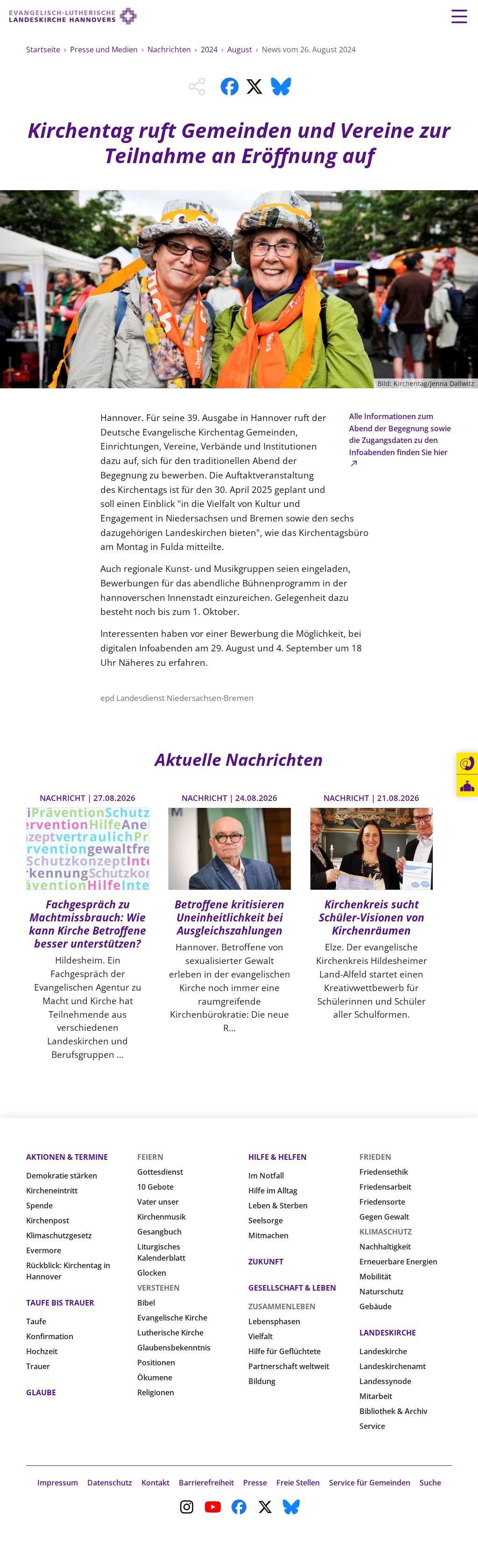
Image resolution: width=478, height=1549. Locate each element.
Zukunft (265, 1261)
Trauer (38, 1366)
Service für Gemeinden (369, 1483)
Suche (430, 1483)
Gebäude (375, 1306)
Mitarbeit (375, 1396)
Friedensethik (383, 1172)
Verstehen (158, 1288)
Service (372, 1426)
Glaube (41, 1392)
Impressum (57, 1483)
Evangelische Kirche (172, 1318)
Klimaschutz (385, 1232)
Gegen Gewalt (384, 1217)
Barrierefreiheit (206, 1483)
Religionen (155, 1392)
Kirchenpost (47, 1220)
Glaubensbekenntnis (174, 1347)
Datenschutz (109, 1483)
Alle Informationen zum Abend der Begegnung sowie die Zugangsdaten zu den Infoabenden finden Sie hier (400, 434)
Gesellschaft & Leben (292, 1288)
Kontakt (155, 1483)
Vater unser (158, 1202)
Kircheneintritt (51, 1190)
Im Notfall (266, 1176)
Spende (39, 1205)
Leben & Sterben (278, 1205)
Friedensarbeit (385, 1187)
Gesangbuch (159, 1232)
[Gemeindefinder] (467, 786)
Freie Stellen (298, 1483)
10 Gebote (155, 1187)
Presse (255, 1483)
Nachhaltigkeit (385, 1247)
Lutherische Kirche (170, 1333)
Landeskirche (387, 1333)
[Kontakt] (467, 763)
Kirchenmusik (161, 1217)
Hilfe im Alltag (272, 1190)
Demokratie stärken (61, 1176)
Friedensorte (382, 1202)
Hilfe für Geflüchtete (284, 1351)
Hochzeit (41, 1351)
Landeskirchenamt (392, 1366)
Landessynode (385, 1381)
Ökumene (154, 1377)
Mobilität (375, 1276)
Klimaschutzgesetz (59, 1235)
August (240, 49)
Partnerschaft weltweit (288, 1366)
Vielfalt (260, 1336)
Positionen (156, 1362)
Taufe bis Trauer (60, 1303)
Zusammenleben (282, 1306)
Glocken (151, 1273)
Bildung (261, 1381)
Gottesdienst (160, 1172)
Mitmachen (268, 1235)
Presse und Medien (105, 49)
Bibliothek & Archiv (393, 1411)
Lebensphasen (274, 1321)
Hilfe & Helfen (277, 1157)
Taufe (36, 1321)
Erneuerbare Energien (398, 1261)
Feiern (150, 1157)
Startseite (44, 49)
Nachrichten (170, 49)
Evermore (43, 1250)
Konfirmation (49, 1336)
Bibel (146, 1303)
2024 (210, 49)
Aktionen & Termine (67, 1157)
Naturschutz (381, 1291)
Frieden (375, 1157)
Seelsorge (265, 1220)
